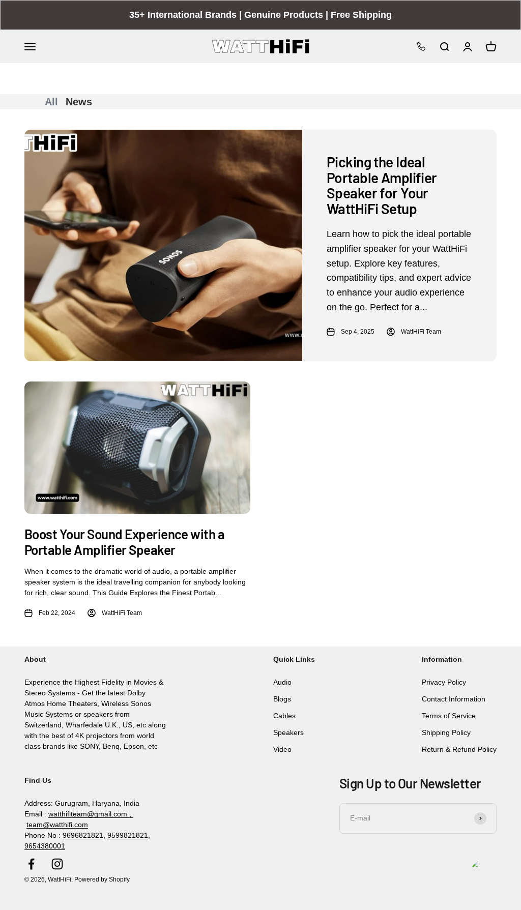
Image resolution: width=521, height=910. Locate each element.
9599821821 (127, 835)
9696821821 (83, 835)
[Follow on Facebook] (31, 864)
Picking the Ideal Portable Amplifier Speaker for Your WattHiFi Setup (382, 185)
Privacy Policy (444, 682)
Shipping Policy (446, 732)
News (79, 101)
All (51, 101)
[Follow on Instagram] (57, 864)
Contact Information (453, 699)
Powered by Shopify (102, 879)
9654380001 (44, 846)
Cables (284, 716)
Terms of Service (449, 716)
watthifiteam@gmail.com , (90, 814)
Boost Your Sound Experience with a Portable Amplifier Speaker (124, 541)
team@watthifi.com (57, 824)
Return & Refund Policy (459, 749)
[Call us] (421, 46)
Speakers (288, 732)
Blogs (282, 699)
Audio (282, 682)
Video (282, 749)
